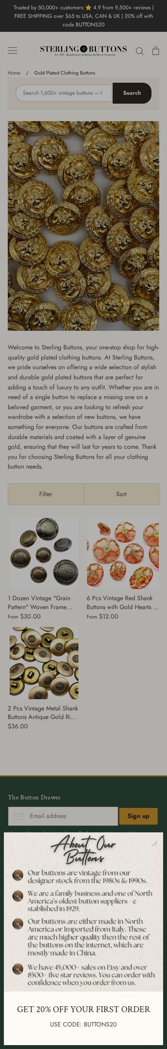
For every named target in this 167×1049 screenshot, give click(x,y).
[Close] (153, 842)
